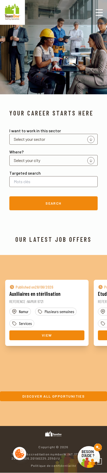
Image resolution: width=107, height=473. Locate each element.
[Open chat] (90, 456)
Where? (16, 151)
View (47, 335)
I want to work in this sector (35, 130)
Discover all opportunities (53, 396)
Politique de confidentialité (53, 465)
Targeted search (25, 172)
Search (53, 203)
